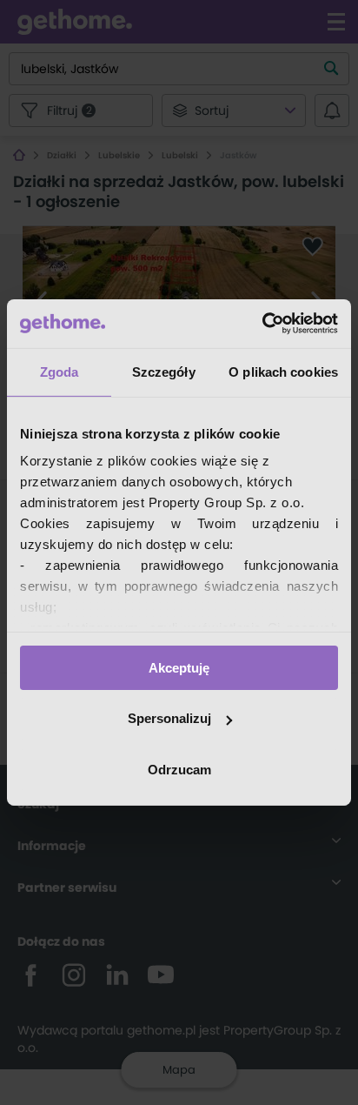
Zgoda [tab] (59, 371)
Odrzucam (179, 769)
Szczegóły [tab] (164, 371)
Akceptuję (179, 667)
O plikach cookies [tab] (283, 371)
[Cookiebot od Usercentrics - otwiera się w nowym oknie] (262, 323)
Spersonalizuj (169, 718)
